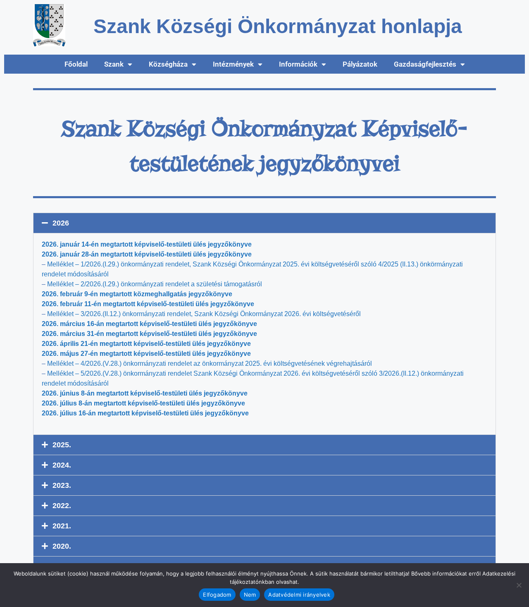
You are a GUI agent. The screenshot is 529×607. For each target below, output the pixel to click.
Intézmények (233, 64)
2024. (61, 465)
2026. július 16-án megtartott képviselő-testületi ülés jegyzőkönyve (145, 413)
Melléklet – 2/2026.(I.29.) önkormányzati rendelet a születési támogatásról (154, 284)
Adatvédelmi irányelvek (299, 594)
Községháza (168, 64)
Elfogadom (217, 594)
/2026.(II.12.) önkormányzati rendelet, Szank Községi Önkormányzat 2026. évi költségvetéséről (204, 313)
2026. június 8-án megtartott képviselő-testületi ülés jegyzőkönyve (145, 393)
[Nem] (519, 585)
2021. (61, 526)
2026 (60, 223)
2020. (61, 546)
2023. (61, 485)
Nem (250, 594)
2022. (61, 505)
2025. (61, 445)
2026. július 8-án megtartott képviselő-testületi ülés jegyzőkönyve (143, 403)
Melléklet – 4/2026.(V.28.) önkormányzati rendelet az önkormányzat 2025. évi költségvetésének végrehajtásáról (209, 363)
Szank (114, 64)
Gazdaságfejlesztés (425, 64)
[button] (264, 223)
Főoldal (76, 64)
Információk (298, 64)
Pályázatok (360, 64)
